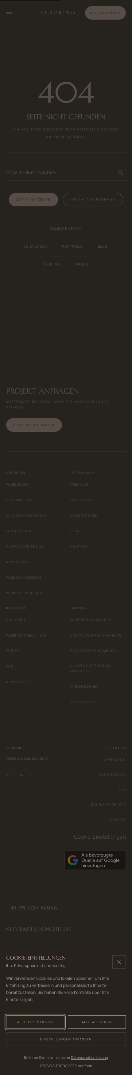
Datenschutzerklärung (89, 1057)
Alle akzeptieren (35, 1022)
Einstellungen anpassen (66, 1039)
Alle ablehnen (97, 1022)
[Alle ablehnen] (119, 962)
